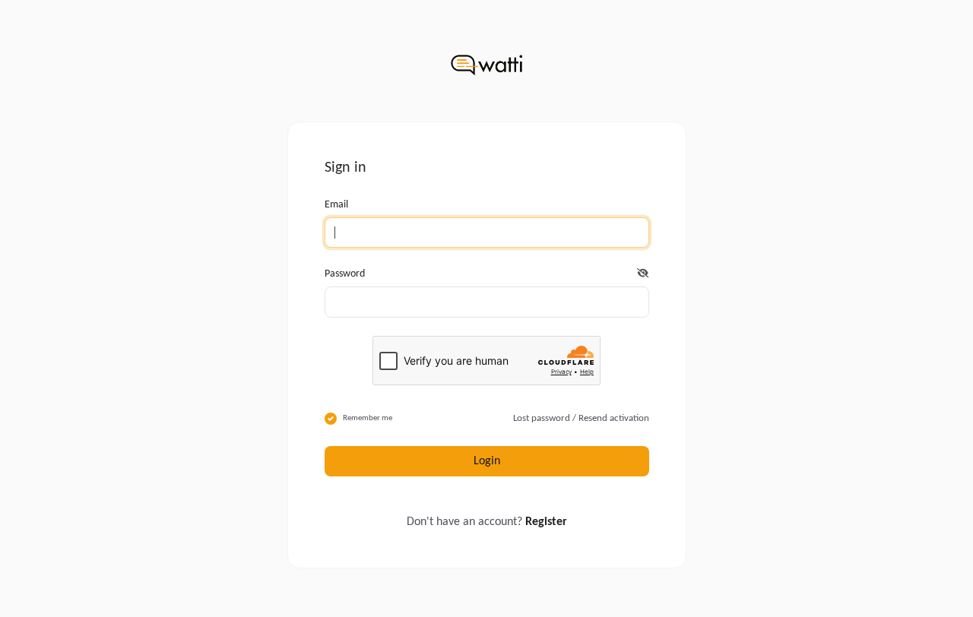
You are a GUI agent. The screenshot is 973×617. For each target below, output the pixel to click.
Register (546, 522)
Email (336, 204)
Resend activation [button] (613, 418)
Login (487, 461)
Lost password (541, 418)
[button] (642, 274)
